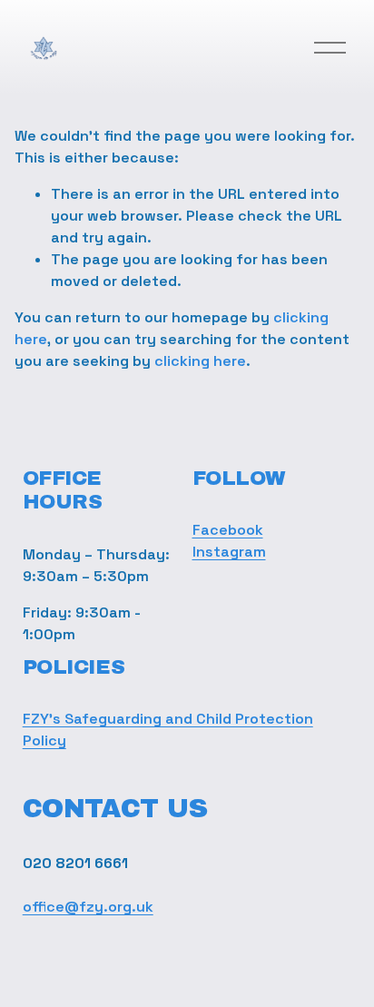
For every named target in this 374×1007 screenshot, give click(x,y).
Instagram (229, 551)
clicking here (200, 360)
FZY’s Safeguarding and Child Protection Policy (168, 729)
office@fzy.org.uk (88, 906)
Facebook (227, 529)
